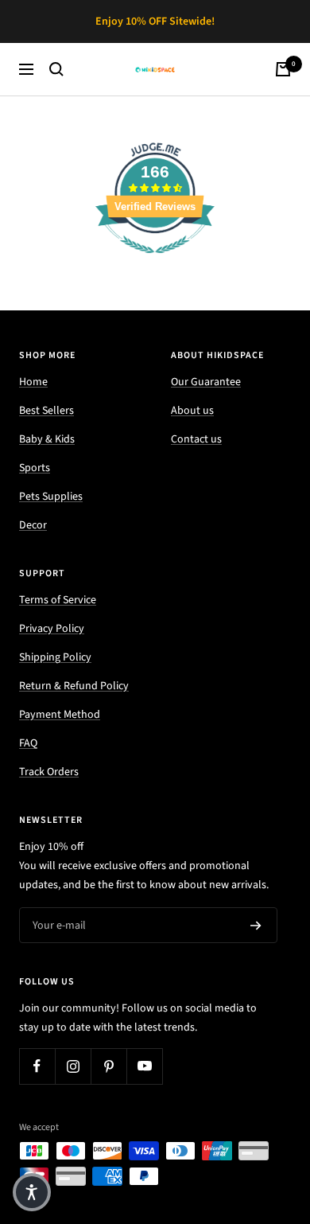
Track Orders (49, 772)
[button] (32, 1192)
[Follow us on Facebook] (37, 1066)
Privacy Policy (51, 629)
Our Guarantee (206, 382)
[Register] (256, 925)
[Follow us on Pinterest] (108, 1066)
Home (33, 382)
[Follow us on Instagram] (73, 1066)
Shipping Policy (55, 657)
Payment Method (59, 715)
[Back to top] (265, 1119)
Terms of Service (57, 600)
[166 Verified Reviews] (155, 263)
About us (192, 411)
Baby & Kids (47, 439)
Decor (33, 525)
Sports (34, 468)
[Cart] (283, 69)
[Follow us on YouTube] (144, 1066)
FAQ (28, 743)
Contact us (196, 439)
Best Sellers (46, 411)
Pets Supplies (51, 497)
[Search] (56, 69)
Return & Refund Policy (74, 686)
